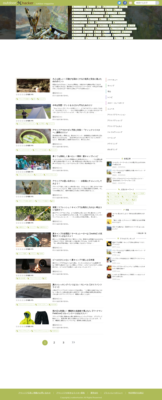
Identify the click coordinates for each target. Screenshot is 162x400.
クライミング (112, 144)
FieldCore (129, 38)
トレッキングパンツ (106, 38)
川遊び (89, 9)
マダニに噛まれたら (80, 22)
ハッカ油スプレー (118, 28)
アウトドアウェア (24, 331)
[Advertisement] (81, 58)
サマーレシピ (92, 25)
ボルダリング (112, 149)
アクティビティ (79, 38)
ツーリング (111, 138)
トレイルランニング (114, 132)
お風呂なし (78, 28)
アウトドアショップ (114, 120)
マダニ (104, 19)
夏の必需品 (116, 31)
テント (123, 13)
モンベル (119, 38)
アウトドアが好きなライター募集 (70, 393)
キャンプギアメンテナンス (82, 13)
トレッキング (92, 38)
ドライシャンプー (103, 28)
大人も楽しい (78, 9)
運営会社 (94, 393)
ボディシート (132, 28)
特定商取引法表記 (136, 393)
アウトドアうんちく (114, 126)
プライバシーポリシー (113, 393)
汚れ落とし (89, 31)
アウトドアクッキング (104, 22)
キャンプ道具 (112, 13)
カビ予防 (118, 9)
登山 (92, 22)
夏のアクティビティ (111, 6)
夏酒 (91, 35)
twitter (119, 3)
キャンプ (92, 6)
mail (130, 3)
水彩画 (132, 25)
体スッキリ (78, 31)
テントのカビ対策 (80, 16)
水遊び (110, 9)
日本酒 (99, 35)
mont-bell (107, 35)
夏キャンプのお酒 (80, 35)
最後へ (73, 342)
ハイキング (94, 19)
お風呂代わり (89, 28)
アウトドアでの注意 (119, 16)
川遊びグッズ (99, 9)
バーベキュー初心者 (130, 197)
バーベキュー (113, 80)
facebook (125, 3)
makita (98, 31)
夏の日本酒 (127, 31)
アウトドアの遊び (80, 6)
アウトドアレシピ (121, 22)
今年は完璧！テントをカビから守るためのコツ (72, 105)
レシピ (110, 97)
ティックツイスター (80, 19)
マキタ (107, 31)
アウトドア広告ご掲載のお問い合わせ (34, 393)
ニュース (111, 109)
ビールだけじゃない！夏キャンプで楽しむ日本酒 (73, 260)
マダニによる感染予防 (116, 19)
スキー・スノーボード (116, 103)
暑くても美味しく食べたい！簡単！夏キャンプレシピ (75, 156)
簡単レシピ (104, 25)
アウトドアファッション (122, 35)
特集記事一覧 (142, 233)
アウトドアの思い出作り (119, 25)
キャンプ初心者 (99, 13)
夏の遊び (124, 6)
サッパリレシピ (79, 25)
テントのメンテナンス (96, 16)
